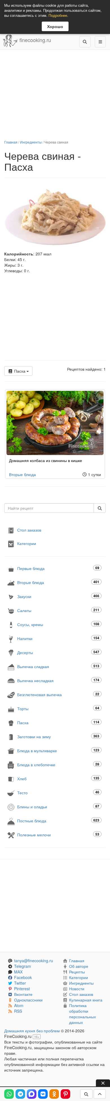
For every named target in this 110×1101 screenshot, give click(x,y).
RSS (18, 1011)
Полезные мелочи (58, 834)
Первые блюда (58, 568)
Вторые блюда (22, 474)
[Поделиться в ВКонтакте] (43, 1094)
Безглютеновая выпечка (58, 694)
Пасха (20, 371)
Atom (18, 1005)
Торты (58, 708)
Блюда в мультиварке (58, 750)
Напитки (58, 638)
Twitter (20, 983)
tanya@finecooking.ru (33, 960)
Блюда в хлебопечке (58, 764)
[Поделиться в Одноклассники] (54, 1094)
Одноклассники (28, 1000)
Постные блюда (58, 820)
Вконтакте (23, 994)
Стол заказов (29, 530)
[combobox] (49, 508)
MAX (18, 972)
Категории (26, 543)
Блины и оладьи (58, 806)
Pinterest (22, 988)
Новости (76, 988)
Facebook (23, 977)
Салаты (58, 610)
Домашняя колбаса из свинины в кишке (45, 460)
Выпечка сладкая (58, 666)
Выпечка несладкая (58, 680)
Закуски (58, 596)
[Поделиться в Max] (31, 1094)
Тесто (58, 792)
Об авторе (78, 966)
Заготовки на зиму (58, 736)
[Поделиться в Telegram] (20, 1094)
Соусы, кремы (58, 624)
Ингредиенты (31, 142)
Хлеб (58, 778)
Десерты (58, 652)
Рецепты (77, 972)
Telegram (22, 966)
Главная (10, 142)
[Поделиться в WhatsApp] (9, 1094)
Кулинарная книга (85, 1000)
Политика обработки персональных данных (82, 1014)
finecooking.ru (34, 39)
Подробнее (58, 15)
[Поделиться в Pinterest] (65, 1094)
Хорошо (55, 26)
